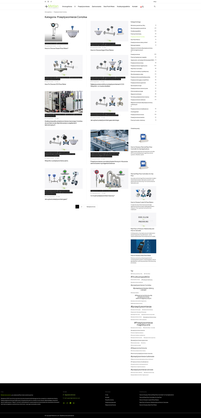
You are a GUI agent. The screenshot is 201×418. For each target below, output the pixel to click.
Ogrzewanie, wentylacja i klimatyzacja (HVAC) (142, 60)
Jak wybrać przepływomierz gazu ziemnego (105, 120)
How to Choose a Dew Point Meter (141, 255)
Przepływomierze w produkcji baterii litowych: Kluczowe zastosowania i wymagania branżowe (109, 162)
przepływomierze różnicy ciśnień (144, 289)
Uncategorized (135, 111)
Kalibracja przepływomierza (136, 303)
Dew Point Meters (135, 39)
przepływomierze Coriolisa (141, 285)
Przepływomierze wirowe (62, 43)
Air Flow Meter (147, 273)
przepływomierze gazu (136, 309)
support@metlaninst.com (73, 398)
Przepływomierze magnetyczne (97, 154)
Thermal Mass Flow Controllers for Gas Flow (142, 174)
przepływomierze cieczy (150, 317)
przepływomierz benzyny (148, 309)
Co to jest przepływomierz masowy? (103, 196)
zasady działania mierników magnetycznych (140, 374)
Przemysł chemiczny (136, 34)
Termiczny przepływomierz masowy (113, 45)
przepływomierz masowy (136, 327)
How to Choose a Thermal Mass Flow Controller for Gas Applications (141, 148)
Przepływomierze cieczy (50, 116)
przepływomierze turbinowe (143, 356)
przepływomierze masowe (138, 330)
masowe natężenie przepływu (137, 332)
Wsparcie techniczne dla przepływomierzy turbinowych (141, 103)
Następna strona (91, 206)
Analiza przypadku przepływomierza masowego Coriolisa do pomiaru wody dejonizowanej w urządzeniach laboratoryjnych (63, 123)
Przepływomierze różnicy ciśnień (139, 42)
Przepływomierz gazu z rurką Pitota (98, 45)
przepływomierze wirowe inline (148, 314)
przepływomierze (142, 306)
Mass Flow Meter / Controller (149, 327)
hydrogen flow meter (135, 314)
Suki (60, 45)
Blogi (155, 1)
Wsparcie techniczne (136, 94)
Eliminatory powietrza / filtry (138, 25)
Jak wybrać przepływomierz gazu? (56, 199)
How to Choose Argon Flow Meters (102, 50)
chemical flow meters (135, 279)
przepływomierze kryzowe (136, 337)
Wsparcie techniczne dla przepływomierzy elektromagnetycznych (141, 49)
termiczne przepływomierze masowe (142, 353)
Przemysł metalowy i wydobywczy (140, 71)
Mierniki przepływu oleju (137, 74)
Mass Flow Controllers (120, 77)
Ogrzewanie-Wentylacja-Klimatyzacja (138, 312)
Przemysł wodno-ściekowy (138, 120)
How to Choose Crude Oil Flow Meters (142, 202)
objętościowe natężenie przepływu (138, 366)
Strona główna (48, 12)
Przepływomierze (78, 114)
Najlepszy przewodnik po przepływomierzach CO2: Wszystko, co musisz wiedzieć (107, 85)
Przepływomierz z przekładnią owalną (140, 77)
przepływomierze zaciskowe (137, 282)
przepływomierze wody (149, 372)
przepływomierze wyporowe (140, 340)
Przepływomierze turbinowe (112, 115)
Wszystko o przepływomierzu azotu (56, 161)
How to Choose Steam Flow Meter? (56, 48)
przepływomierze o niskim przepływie (139, 319)
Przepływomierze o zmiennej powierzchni (139, 364)
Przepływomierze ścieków (137, 117)
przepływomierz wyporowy (149, 337)
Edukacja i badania (69, 114)
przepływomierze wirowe (142, 369)
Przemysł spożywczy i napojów (139, 57)
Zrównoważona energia (95, 156)
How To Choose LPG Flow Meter (55, 84)
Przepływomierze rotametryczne (111, 154)
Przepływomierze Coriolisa (50, 43)
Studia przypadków (49, 114)
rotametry (144, 342)
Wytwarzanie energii (136, 85)
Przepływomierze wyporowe (76, 77)
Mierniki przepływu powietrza (97, 43)
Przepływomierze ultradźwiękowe (52, 155)
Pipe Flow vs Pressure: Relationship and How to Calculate (142, 229)
